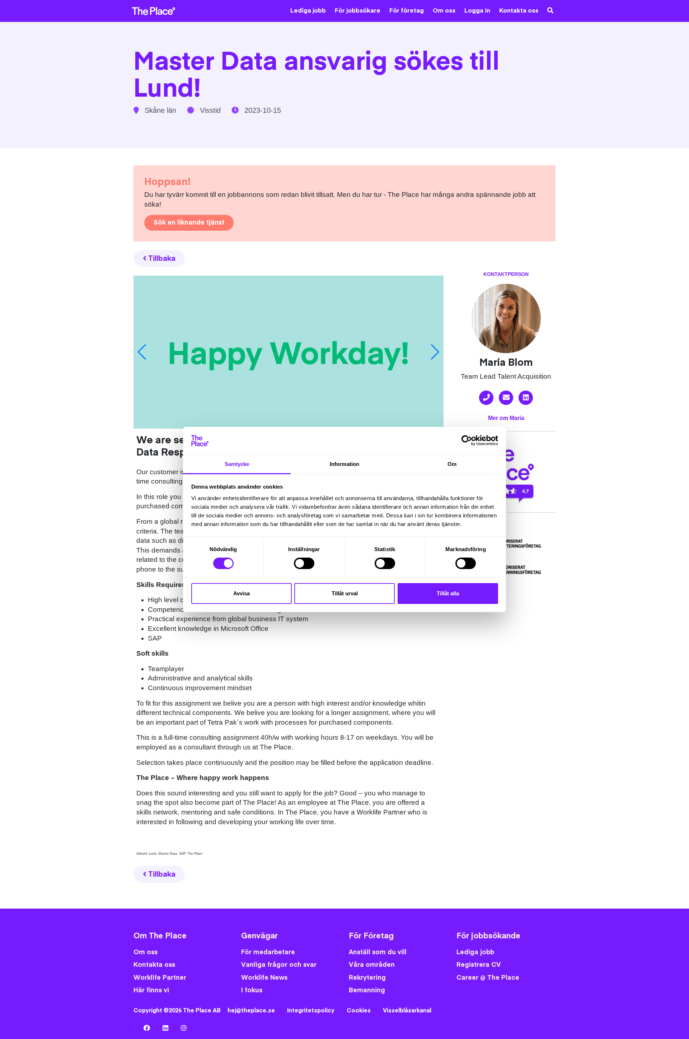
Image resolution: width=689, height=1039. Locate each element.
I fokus (251, 990)
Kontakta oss (518, 10)
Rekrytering (367, 978)
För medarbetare (268, 952)
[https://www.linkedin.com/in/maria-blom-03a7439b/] (526, 398)
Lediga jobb (308, 10)
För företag (406, 10)
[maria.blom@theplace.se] (506, 398)
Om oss (444, 10)
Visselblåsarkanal (407, 1010)
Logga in (477, 10)
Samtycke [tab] (237, 464)
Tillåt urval (345, 593)
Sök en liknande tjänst (189, 222)
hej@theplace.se (251, 1010)
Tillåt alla (448, 593)
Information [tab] (344, 464)
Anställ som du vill (378, 952)
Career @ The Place (487, 978)
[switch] (304, 563)
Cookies (359, 1010)
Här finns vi (151, 990)
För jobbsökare (357, 10)
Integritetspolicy (310, 1010)
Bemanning (367, 990)
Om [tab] (451, 464)
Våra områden (372, 965)
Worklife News (264, 978)
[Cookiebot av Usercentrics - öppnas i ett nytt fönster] (466, 440)
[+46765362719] (486, 398)
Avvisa (241, 593)
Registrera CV (478, 965)
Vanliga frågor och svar (279, 965)
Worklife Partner (159, 978)
